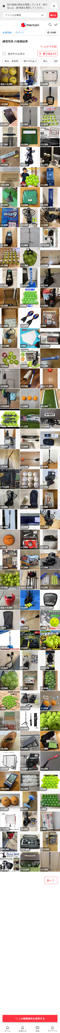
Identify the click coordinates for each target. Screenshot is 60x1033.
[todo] (56, 25)
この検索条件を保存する (31, 1018)
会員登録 (7, 32)
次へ (49, 880)
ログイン (19, 32)
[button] (50, 25)
